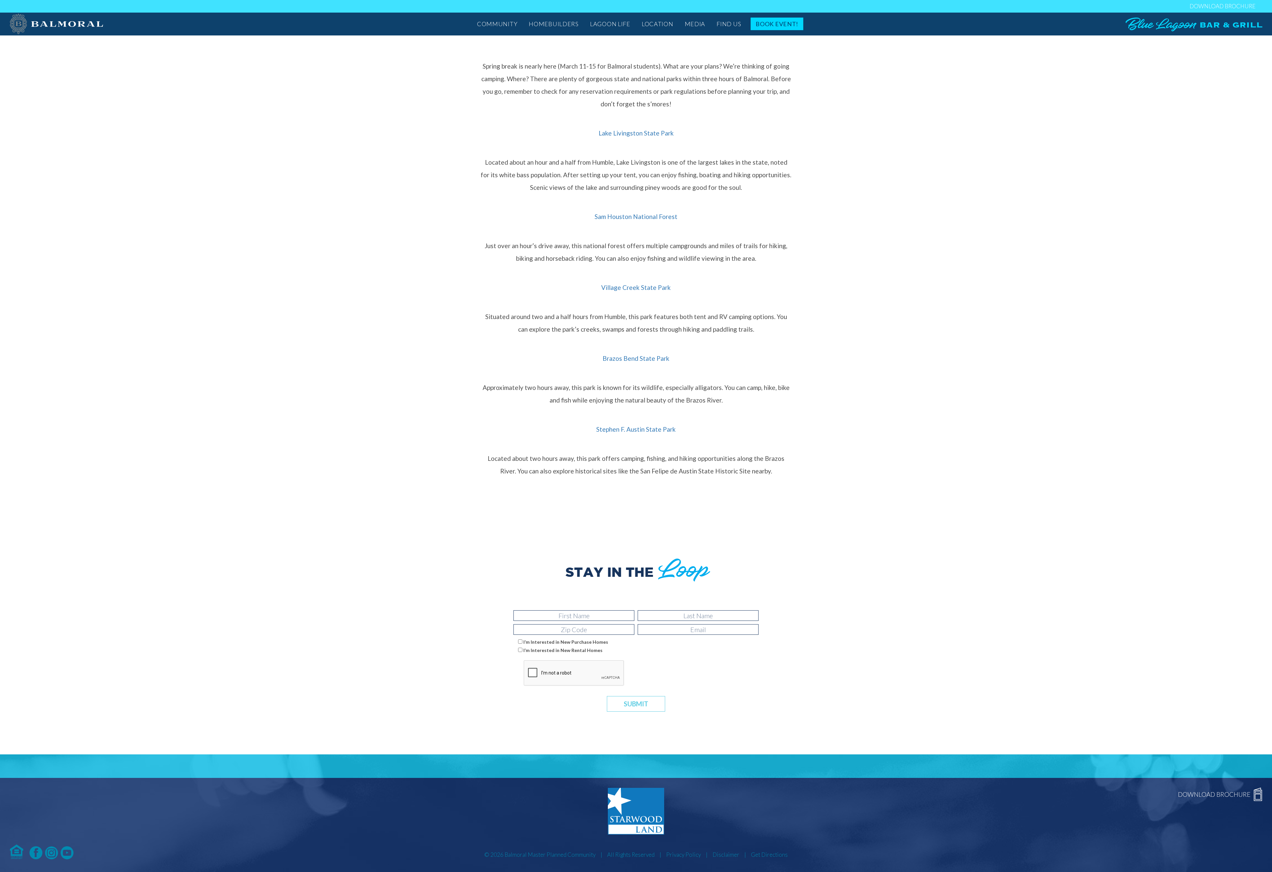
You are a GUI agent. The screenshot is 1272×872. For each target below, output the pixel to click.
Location (657, 23)
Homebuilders (554, 23)
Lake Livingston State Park (636, 133)
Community (497, 23)
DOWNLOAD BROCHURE (1222, 6)
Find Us (728, 23)
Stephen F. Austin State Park (636, 429)
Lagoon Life (610, 23)
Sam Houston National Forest (636, 216)
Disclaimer (726, 854)
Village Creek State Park (636, 287)
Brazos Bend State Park (636, 358)
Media (695, 23)
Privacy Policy (683, 854)
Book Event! (777, 23)
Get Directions (769, 854)
